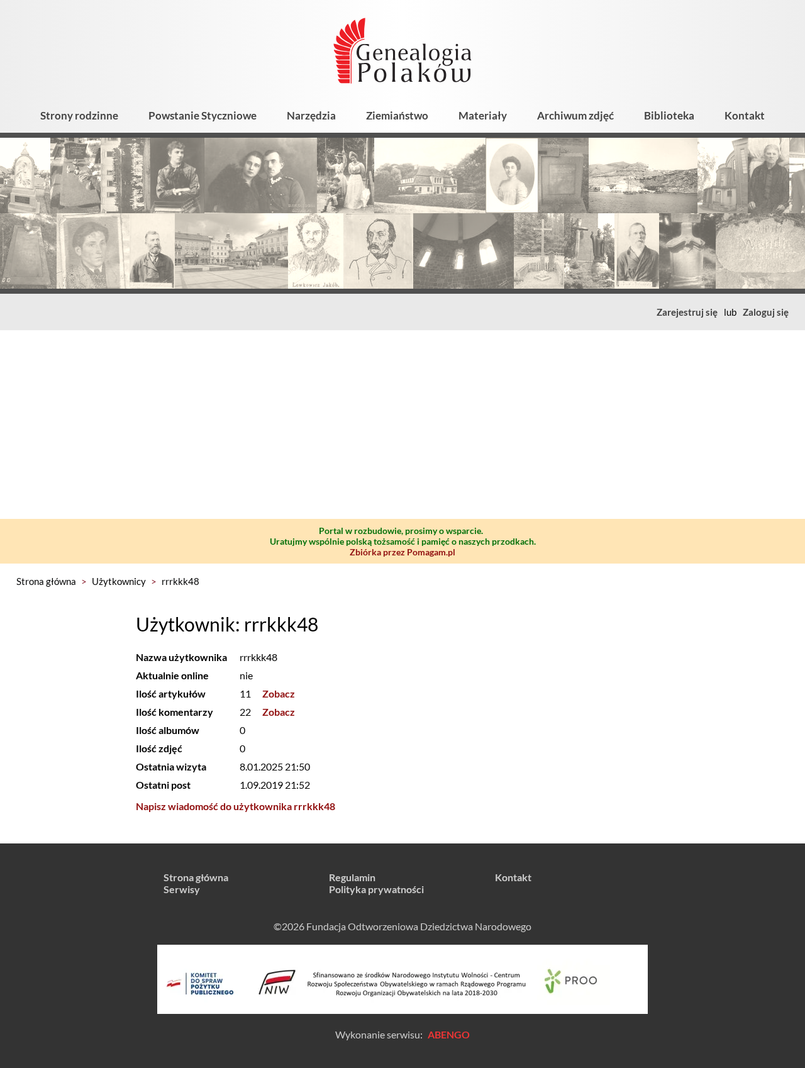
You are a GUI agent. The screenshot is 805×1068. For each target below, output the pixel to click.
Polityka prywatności (376, 889)
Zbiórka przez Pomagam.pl (402, 552)
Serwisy (182, 889)
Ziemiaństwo (397, 115)
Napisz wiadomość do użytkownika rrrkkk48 (235, 806)
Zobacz (278, 693)
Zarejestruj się (687, 312)
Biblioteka (669, 115)
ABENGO (449, 1034)
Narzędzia (311, 115)
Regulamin (352, 877)
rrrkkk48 (180, 581)
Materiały (482, 115)
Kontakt (744, 115)
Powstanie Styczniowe (202, 115)
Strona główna (46, 581)
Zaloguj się (766, 312)
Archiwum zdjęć (575, 115)
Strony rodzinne (79, 115)
